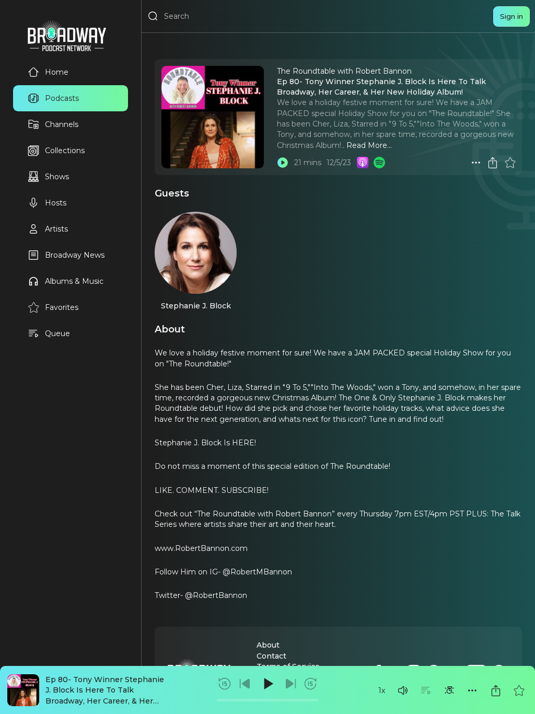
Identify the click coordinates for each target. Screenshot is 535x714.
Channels (61, 124)
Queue (57, 333)
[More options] (472, 690)
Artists (56, 229)
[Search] (153, 16)
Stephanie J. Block (196, 305)
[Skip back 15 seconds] (224, 683)
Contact (271, 656)
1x (381, 690)
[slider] (268, 700)
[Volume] (403, 690)
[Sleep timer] (449, 690)
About (268, 645)
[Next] (290, 683)
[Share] (496, 690)
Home (56, 72)
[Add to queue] (426, 690)
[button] (403, 690)
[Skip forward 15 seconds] (310, 683)
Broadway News (74, 255)
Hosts (55, 203)
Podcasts (62, 98)
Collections (65, 150)
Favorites (61, 307)
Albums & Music (74, 281)
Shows (57, 176)
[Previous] (245, 683)
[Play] (267, 684)
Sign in (511, 16)
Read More (366, 145)
